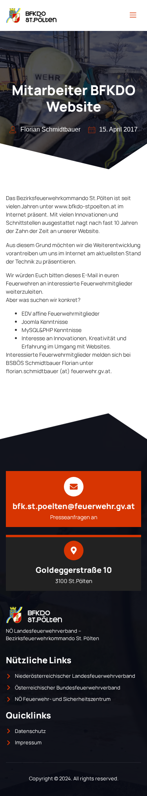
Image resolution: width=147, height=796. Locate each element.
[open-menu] (133, 15)
